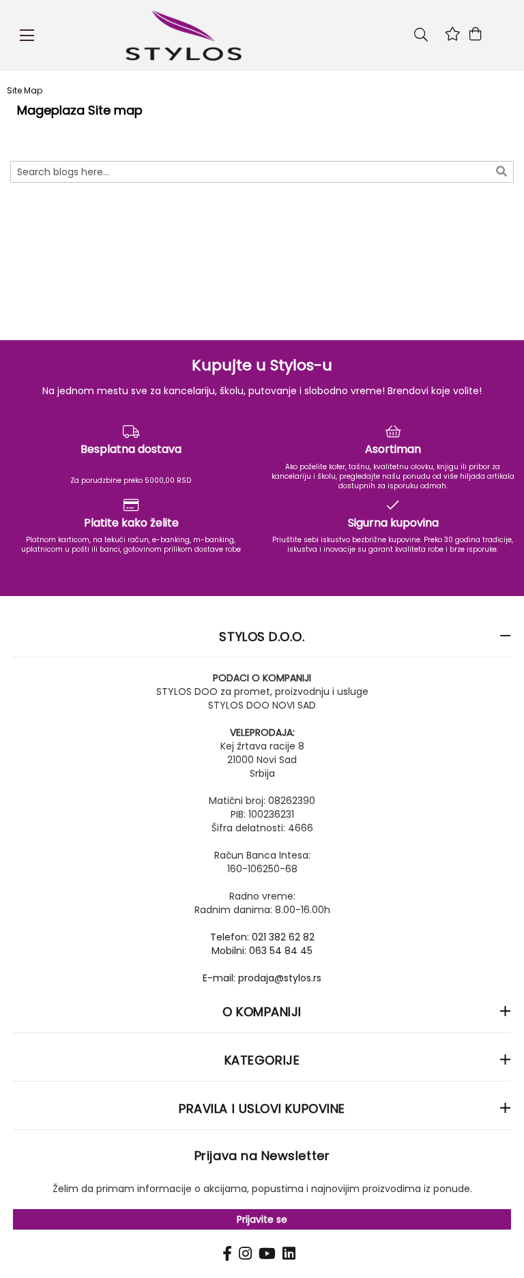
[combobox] (262, 172)
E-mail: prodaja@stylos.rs (262, 978)
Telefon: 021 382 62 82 (262, 937)
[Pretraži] (501, 170)
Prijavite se (262, 1219)
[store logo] (255, 35)
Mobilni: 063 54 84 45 (262, 950)
